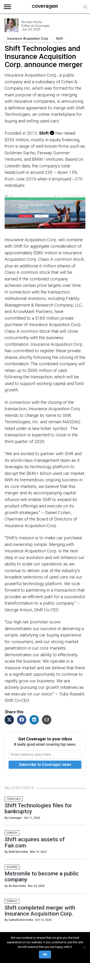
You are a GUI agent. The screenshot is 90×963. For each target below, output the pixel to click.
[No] (84, 947)
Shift (59, 38)
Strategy (12, 833)
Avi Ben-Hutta (32, 22)
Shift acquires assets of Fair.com (35, 842)
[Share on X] (10, 720)
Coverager (42, 26)
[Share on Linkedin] (35, 720)
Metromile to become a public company (42, 876)
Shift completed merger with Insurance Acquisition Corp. (40, 911)
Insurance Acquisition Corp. (28, 38)
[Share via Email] (48, 720)
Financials (14, 799)
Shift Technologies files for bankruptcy (38, 808)
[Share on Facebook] (23, 720)
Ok (45, 954)
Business (12, 867)
